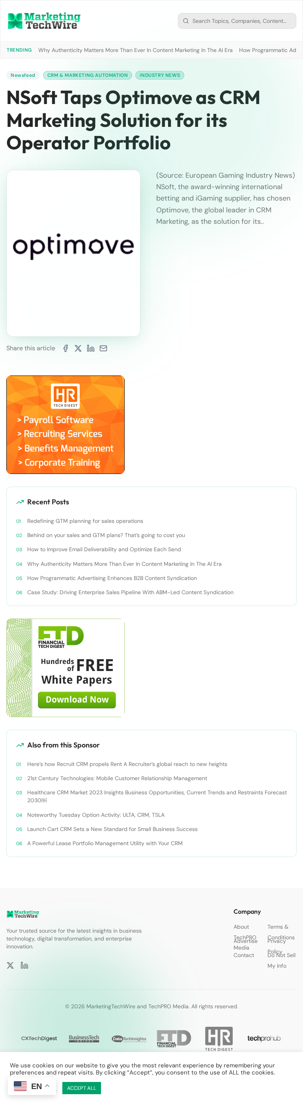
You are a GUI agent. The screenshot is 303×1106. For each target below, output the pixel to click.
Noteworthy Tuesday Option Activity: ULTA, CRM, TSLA (96, 814)
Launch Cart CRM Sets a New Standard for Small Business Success (112, 829)
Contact (244, 955)
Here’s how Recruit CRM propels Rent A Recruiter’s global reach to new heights (127, 764)
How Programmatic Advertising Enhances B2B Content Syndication (112, 578)
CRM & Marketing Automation (87, 75)
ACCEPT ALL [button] (81, 1088)
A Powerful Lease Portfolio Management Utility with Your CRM (105, 843)
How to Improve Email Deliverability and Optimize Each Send (104, 549)
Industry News (160, 75)
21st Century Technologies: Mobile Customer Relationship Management (117, 778)
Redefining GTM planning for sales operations (85, 520)
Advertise (246, 940)
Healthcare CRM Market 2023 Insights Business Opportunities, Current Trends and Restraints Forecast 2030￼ (157, 796)
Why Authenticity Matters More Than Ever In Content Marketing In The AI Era (135, 50)
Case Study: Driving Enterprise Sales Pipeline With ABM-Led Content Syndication (130, 592)
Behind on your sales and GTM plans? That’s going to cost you (106, 535)
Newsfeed (23, 75)
